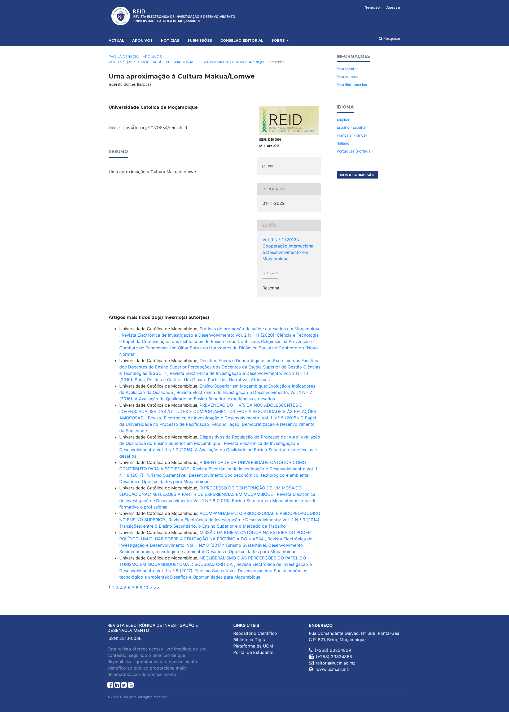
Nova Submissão (357, 175)
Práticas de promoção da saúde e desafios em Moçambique (260, 328)
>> (157, 587)
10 (146, 587)
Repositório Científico (255, 633)
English (343, 119)
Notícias (170, 40)
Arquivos (142, 40)
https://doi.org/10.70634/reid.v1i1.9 (153, 127)
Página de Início (124, 56)
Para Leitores (347, 69)
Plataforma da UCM (253, 646)
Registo (372, 7)
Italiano (343, 143)
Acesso (393, 7)
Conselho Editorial (241, 40)
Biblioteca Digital (250, 639)
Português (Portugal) (355, 151)
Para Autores (347, 77)
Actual (116, 40)
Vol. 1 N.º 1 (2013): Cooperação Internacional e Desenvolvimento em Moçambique (187, 62)
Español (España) (352, 127)
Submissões (199, 40)
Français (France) (352, 135)
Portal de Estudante (253, 652)
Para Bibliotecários (352, 85)
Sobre (278, 40)
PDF (271, 166)
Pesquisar (391, 38)
